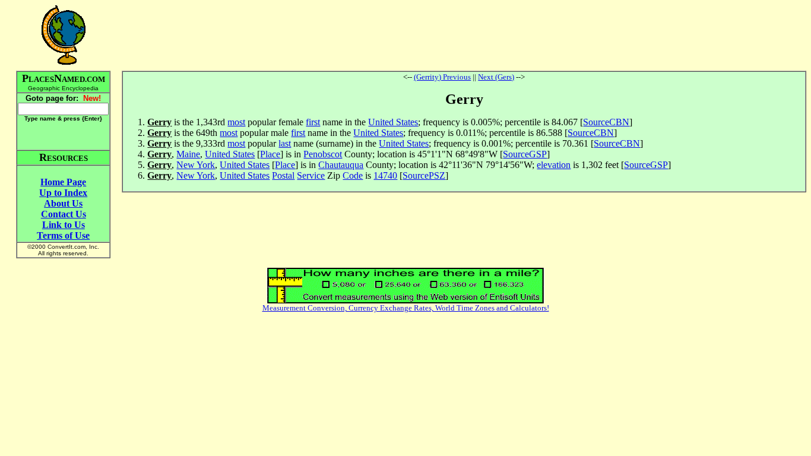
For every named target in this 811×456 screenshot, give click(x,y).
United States (393, 122)
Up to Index (63, 193)
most (236, 122)
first (313, 122)
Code (353, 175)
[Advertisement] (464, 35)
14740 (385, 175)
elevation (554, 165)
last (284, 143)
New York (195, 165)
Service (311, 175)
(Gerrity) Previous (442, 76)
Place (270, 154)
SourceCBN (606, 122)
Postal (283, 175)
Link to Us (63, 225)
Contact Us (63, 214)
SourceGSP (525, 154)
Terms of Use (63, 235)
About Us (63, 203)
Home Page (63, 182)
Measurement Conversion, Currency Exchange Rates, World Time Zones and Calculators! (405, 307)
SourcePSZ (424, 175)
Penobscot (322, 154)
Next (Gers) (496, 76)
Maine (188, 154)
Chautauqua (340, 165)
